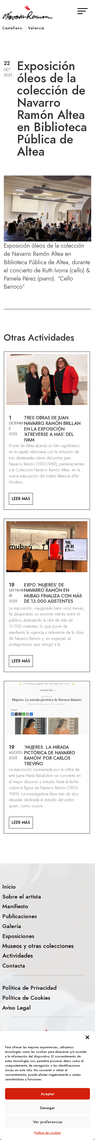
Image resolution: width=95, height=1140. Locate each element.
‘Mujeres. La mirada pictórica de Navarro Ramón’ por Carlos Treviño (49, 755)
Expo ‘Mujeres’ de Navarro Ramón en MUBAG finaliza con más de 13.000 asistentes (53, 593)
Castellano (12, 28)
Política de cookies (47, 1133)
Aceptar (47, 1094)
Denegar (47, 1108)
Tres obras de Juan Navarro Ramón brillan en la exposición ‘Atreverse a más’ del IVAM (52, 428)
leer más (21, 499)
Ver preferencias (47, 1122)
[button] (87, 1037)
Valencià (36, 28)
